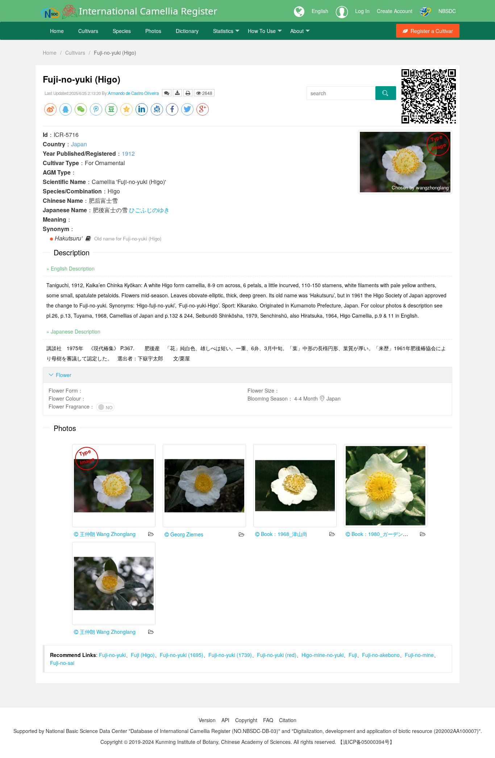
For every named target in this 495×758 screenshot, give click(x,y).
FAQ (268, 720)
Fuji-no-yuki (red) (276, 654)
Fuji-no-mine (419, 654)
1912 (128, 153)
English (320, 10)
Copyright (246, 720)
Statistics (223, 30)
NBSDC (447, 10)
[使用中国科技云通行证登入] (425, 11)
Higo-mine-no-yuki (322, 654)
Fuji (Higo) (143, 654)
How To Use (262, 30)
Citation (287, 720)
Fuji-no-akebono (381, 654)
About (297, 30)
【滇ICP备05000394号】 (366, 741)
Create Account (394, 10)
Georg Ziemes (186, 534)
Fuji (353, 654)
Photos (153, 30)
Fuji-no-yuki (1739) (230, 654)
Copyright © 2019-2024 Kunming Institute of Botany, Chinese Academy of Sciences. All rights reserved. (218, 741)
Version (207, 720)
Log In (362, 10)
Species (122, 30)
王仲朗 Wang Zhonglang (107, 533)
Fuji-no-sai (62, 662)
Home (57, 30)
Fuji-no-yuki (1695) (181, 654)
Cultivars (88, 30)
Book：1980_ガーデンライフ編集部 (391, 533)
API (225, 720)
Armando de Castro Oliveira (133, 93)
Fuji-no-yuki (112, 654)
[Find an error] (166, 92)
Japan (79, 144)
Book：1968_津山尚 (283, 533)
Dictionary (187, 30)
